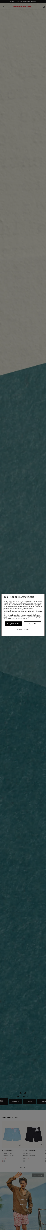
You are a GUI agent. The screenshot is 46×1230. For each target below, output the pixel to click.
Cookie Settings (23, 629)
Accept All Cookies (13, 624)
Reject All (32, 624)
